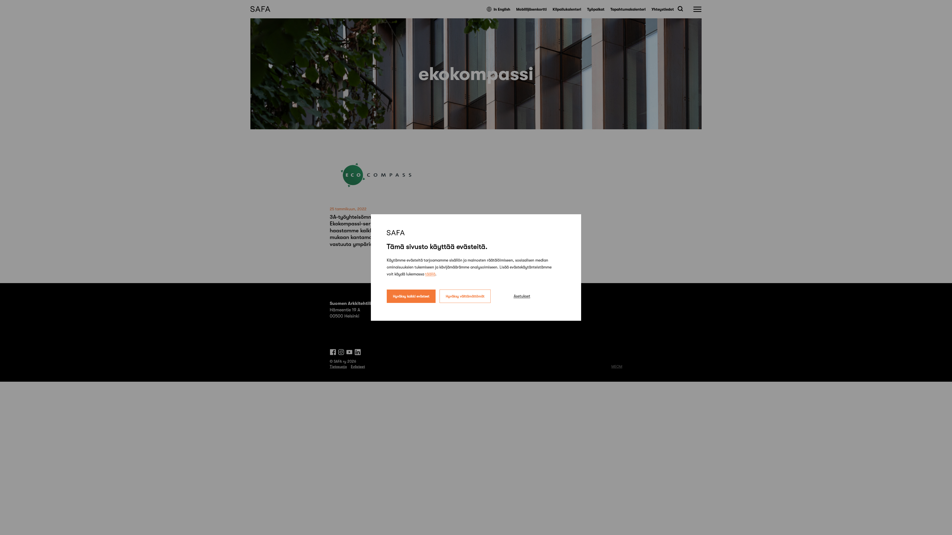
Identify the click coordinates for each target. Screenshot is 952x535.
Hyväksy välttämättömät (465, 296)
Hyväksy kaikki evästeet (411, 296)
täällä (430, 274)
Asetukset (522, 296)
